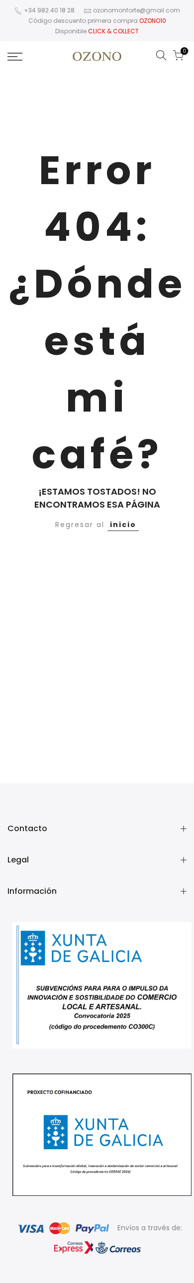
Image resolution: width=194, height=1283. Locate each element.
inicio (123, 525)
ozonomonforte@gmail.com (136, 10)
